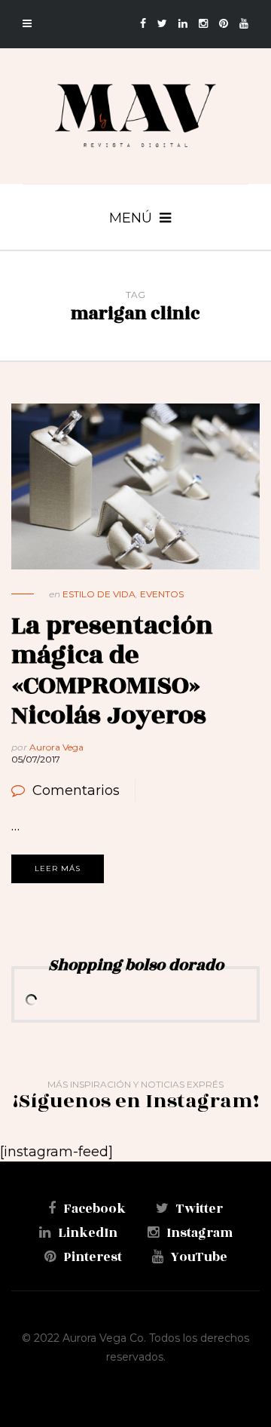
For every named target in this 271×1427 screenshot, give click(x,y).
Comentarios (76, 790)
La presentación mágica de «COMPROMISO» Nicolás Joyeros (112, 670)
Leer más (58, 868)
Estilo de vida (99, 594)
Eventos (162, 594)
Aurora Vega (56, 747)
